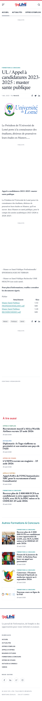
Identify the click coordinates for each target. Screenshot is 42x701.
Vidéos (4, 667)
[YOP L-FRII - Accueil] (21, 4)
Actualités (17, 12)
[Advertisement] (21, 39)
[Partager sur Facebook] (32, 96)
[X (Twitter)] (16, 680)
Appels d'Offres (8, 650)
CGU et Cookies (23, 694)
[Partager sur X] (36, 96)
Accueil (5, 12)
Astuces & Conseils (9, 663)
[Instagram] (22, 680)
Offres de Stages (8, 660)
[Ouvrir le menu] (4, 4)
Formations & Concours (11, 657)
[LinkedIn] (10, 680)
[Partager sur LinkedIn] (39, 96)
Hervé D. (16, 95)
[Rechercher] (37, 4)
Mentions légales (9, 694)
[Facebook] (4, 680)
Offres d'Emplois (33, 12)
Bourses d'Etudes (9, 653)
